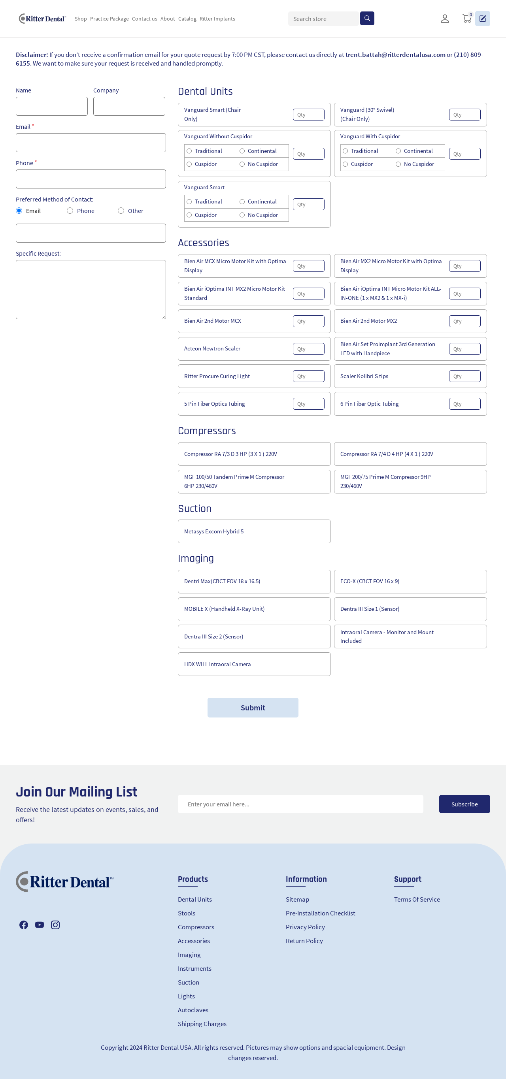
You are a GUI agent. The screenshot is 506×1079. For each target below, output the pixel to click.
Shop (81, 18)
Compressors (196, 927)
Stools (186, 913)
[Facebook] (24, 925)
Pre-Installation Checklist (320, 913)
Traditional (208, 150)
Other (135, 211)
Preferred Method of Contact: (54, 199)
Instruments (194, 968)
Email (23, 126)
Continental (262, 150)
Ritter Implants (217, 18)
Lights (186, 996)
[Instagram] (55, 925)
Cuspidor (206, 164)
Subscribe (464, 804)
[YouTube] (39, 925)
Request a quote (482, 18)
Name (23, 90)
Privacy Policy (305, 927)
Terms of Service (417, 899)
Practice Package (109, 18)
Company (106, 90)
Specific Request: (38, 253)
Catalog (187, 18)
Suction (188, 982)
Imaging (189, 954)
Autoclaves (193, 1010)
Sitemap (297, 899)
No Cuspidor (263, 164)
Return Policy (304, 940)
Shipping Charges (202, 1023)
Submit (253, 707)
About (167, 18)
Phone (24, 163)
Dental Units (195, 899)
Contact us (144, 18)
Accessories (194, 940)
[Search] (367, 18)
